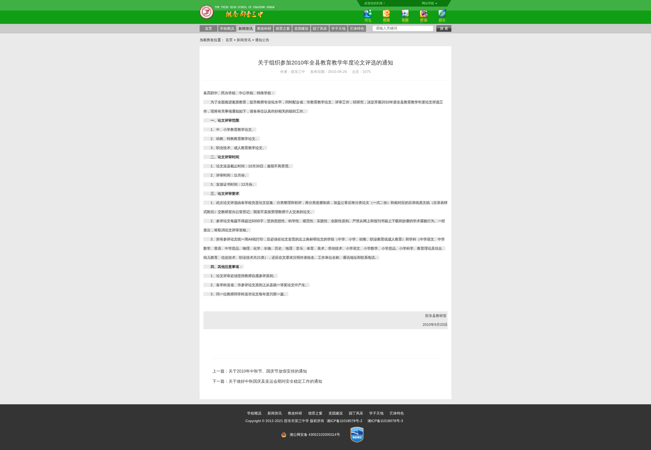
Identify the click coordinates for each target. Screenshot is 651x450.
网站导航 (428, 3)
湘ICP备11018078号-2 (344, 421)
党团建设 (301, 28)
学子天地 (338, 28)
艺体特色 (357, 28)
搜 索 (444, 28)
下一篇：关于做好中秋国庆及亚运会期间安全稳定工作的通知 (267, 381)
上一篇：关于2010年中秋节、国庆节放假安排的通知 (259, 371)
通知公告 (262, 40)
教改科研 (264, 28)
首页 (208, 28)
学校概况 (227, 28)
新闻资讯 (246, 28)
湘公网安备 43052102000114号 (315, 434)
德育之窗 (283, 28)
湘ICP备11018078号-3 (385, 421)
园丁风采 (320, 28)
